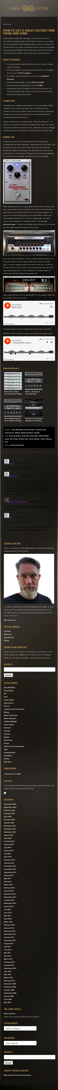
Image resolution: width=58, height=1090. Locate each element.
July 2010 (7, 971)
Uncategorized (9, 752)
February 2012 (9, 925)
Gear (6, 697)
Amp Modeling (17, 429)
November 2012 (10, 897)
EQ (11, 439)
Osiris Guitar (9, 724)
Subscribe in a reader (13, 774)
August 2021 (9, 835)
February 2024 (9, 810)
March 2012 (8, 922)
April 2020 (8, 838)
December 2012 (10, 894)
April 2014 (8, 857)
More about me (10, 620)
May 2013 (7, 878)
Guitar (15, 439)
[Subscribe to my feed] (4, 772)
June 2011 (8, 950)
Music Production (11, 715)
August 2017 (9, 850)
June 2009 (8, 999)
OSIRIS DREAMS (10, 721)
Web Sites (8, 762)
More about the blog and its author (17, 1075)
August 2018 (9, 844)
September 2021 (10, 832)
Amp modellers (15, 436)
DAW (41, 436)
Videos (6, 759)
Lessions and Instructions (14, 709)
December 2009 (10, 984)
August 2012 (9, 906)
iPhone (6, 706)
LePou (42, 439)
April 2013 (8, 881)
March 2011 (8, 959)
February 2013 (9, 888)
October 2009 (9, 990)
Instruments (8, 703)
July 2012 (7, 909)
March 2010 (8, 977)
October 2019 (9, 841)
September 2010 (10, 968)
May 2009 (7, 1002)
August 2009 (9, 996)
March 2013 (8, 885)
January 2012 (9, 928)
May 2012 (7, 915)
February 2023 (9, 813)
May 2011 (7, 953)
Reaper (37, 433)
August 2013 (9, 875)
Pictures (7, 731)
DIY (5, 693)
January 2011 (9, 965)
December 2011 (10, 931)
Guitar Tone (23, 439)
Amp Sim (25, 436)
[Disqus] (29, 495)
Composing (8, 690)
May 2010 (7, 974)
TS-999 (40, 85)
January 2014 (9, 863)
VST (6, 442)
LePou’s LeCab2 (37, 82)
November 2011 (10, 934)
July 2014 (7, 854)
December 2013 (10, 866)
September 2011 (10, 940)
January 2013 (9, 891)
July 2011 (7, 946)
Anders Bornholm (17, 445)
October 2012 (9, 900)
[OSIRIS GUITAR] (5, 793)
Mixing (17, 433)
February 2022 (9, 819)
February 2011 (9, 962)
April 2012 (8, 919)
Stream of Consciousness (14, 746)
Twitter (6, 640)
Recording (8, 740)
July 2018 (7, 847)
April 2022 (8, 816)
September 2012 (10, 903)
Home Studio (29, 429)
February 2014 (9, 860)
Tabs (6, 749)
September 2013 (10, 872)
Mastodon (8, 634)
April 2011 (8, 956)
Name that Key (9, 1013)
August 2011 (9, 943)
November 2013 (10, 869)
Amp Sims (34, 436)
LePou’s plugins (24, 73)
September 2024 (10, 807)
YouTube (7, 631)
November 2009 (10, 987)
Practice (7, 734)
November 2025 (10, 804)
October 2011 (9, 937)
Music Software (27, 433)
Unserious (8, 755)
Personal (7, 728)
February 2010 (9, 981)
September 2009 (10, 993)
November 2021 (10, 829)
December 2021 (10, 826)
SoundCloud (9, 637)
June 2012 (8, 912)
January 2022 (9, 823)
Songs (6, 743)
